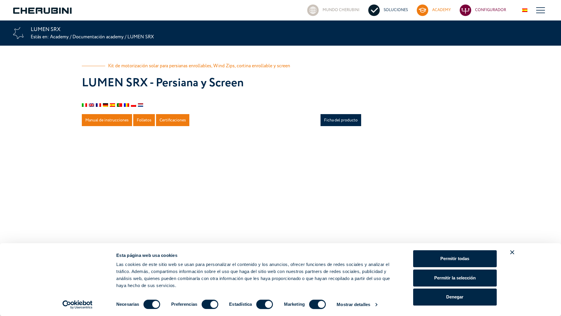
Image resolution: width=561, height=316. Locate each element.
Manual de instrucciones (107, 120)
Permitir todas (454, 258)
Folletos (144, 120)
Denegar (454, 296)
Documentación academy (98, 37)
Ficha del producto (341, 120)
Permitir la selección (455, 277)
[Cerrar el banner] (512, 252)
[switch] (210, 304)
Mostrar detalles (353, 304)
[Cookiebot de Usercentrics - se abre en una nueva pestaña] (77, 304)
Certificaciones (173, 120)
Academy (60, 37)
